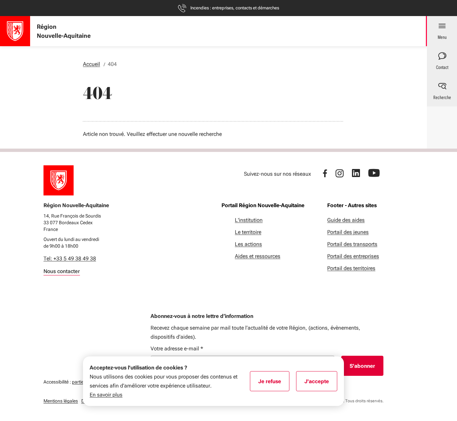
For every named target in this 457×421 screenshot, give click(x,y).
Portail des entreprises (353, 256)
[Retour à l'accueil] (58, 180)
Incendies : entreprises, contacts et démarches (234, 7)
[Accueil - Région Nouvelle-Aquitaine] (15, 31)
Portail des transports (352, 244)
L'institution (249, 220)
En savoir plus (106, 395)
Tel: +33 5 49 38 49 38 (69, 258)
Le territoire (248, 232)
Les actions (248, 244)
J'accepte (320, 383)
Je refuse (273, 383)
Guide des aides (346, 220)
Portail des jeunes (348, 232)
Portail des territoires (351, 268)
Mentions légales (60, 401)
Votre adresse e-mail (177, 348)
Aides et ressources (257, 256)
